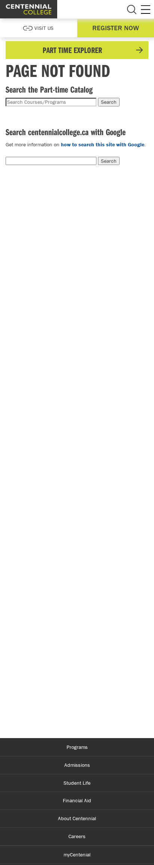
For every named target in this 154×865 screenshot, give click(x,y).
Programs (77, 747)
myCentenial (77, 854)
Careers (77, 836)
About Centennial (77, 818)
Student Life (77, 783)
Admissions (77, 765)
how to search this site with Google (102, 144)
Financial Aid (77, 800)
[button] (77, 50)
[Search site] (131, 9)
